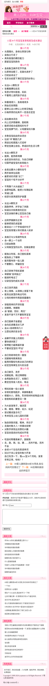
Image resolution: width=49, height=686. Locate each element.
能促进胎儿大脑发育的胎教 (14, 551)
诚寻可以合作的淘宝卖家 (14, 657)
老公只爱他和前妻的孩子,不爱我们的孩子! (20, 603)
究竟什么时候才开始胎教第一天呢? (17, 565)
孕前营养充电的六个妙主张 (14, 636)
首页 (9, 23)
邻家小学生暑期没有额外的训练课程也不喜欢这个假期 (24, 625)
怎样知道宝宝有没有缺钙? (14, 650)
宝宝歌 (7, 643)
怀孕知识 (19, 23)
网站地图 (40, 670)
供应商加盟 (16, 670)
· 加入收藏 (15, 2)
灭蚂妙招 (8, 653)
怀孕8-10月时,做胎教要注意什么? (16, 541)
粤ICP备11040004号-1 (11, 683)
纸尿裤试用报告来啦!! (12, 614)
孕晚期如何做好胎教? (12, 544)
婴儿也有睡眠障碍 (11, 632)
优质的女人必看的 (11, 589)
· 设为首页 (7, 2)
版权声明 (32, 670)
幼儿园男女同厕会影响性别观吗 (16, 639)
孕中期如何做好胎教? (12, 569)
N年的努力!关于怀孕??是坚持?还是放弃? (19, 607)
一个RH (7, 586)
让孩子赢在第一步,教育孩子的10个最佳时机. (20, 596)
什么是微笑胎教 (10, 562)
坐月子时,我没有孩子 (12, 600)
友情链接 (7, 672)
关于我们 (7, 670)
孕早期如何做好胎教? (12, 548)
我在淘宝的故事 (10, 646)
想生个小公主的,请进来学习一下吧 (17, 593)
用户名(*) (5, 505)
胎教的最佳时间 (10, 572)
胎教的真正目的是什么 (13, 558)
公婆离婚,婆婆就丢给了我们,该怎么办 (18, 610)
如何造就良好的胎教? (12, 555)
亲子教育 (30, 23)
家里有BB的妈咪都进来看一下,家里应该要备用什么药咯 (25, 629)
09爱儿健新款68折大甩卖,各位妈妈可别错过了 (21, 582)
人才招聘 (25, 670)
